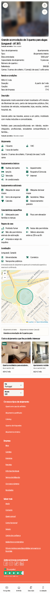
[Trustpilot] (14, 576)
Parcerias (9, 465)
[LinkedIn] (22, 564)
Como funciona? (12, 523)
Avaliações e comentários (15, 542)
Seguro (8, 529)
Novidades (9, 490)
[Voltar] (5, 9)
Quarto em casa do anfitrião (16, 406)
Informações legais (12, 471)
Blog (7, 445)
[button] (5, 273)
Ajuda (8, 504)
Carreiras (9, 452)
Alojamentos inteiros (13, 432)
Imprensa (9, 458)
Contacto (9, 510)
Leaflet (30, 322)
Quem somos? (11, 516)
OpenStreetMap (42, 322)
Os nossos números (12, 484)
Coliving (8, 419)
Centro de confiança (13, 535)
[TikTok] (16, 564)
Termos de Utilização (13, 477)
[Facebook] (6, 564)
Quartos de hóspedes (13, 426)
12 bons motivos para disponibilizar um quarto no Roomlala (23, 549)
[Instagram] (11, 564)
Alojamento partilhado (14, 413)
